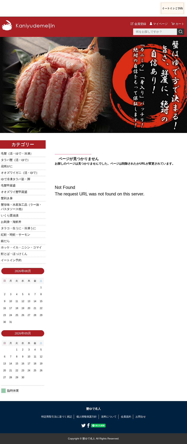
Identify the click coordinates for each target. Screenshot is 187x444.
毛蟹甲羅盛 (8, 185)
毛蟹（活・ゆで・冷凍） (17, 153)
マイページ (160, 23)
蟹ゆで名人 (93, 408)
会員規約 (126, 416)
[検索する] (180, 31)
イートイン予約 (11, 260)
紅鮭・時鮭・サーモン (15, 234)
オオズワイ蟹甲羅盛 (14, 191)
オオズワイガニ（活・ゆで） (20, 172)
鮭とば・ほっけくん (14, 253)
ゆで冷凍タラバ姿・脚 (15, 179)
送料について (109, 416)
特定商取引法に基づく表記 (56, 416)
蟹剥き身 (7, 198)
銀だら (5, 241)
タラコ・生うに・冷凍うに (18, 228)
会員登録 (140, 23)
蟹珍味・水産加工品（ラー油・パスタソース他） (21, 207)
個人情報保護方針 (86, 416)
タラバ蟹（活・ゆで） (15, 159)
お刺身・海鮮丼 (11, 221)
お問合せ (141, 416)
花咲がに (7, 166)
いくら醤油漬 (9, 215)
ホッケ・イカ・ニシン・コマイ (21, 247)
